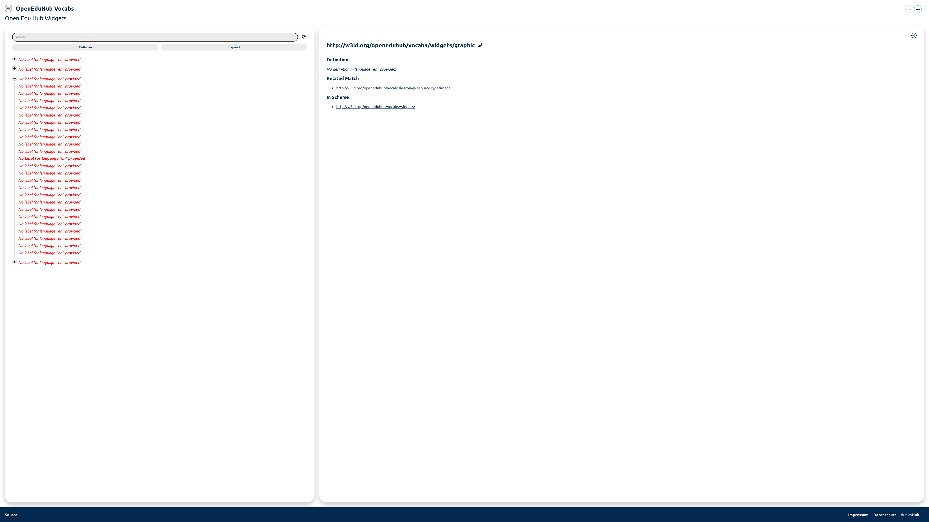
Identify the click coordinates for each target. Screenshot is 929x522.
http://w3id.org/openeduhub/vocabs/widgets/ (375, 106)
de (909, 9)
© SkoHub (910, 514)
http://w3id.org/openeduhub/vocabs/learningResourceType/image (393, 87)
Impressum (858, 514)
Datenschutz (884, 514)
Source (11, 514)
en (918, 9)
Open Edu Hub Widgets (36, 18)
